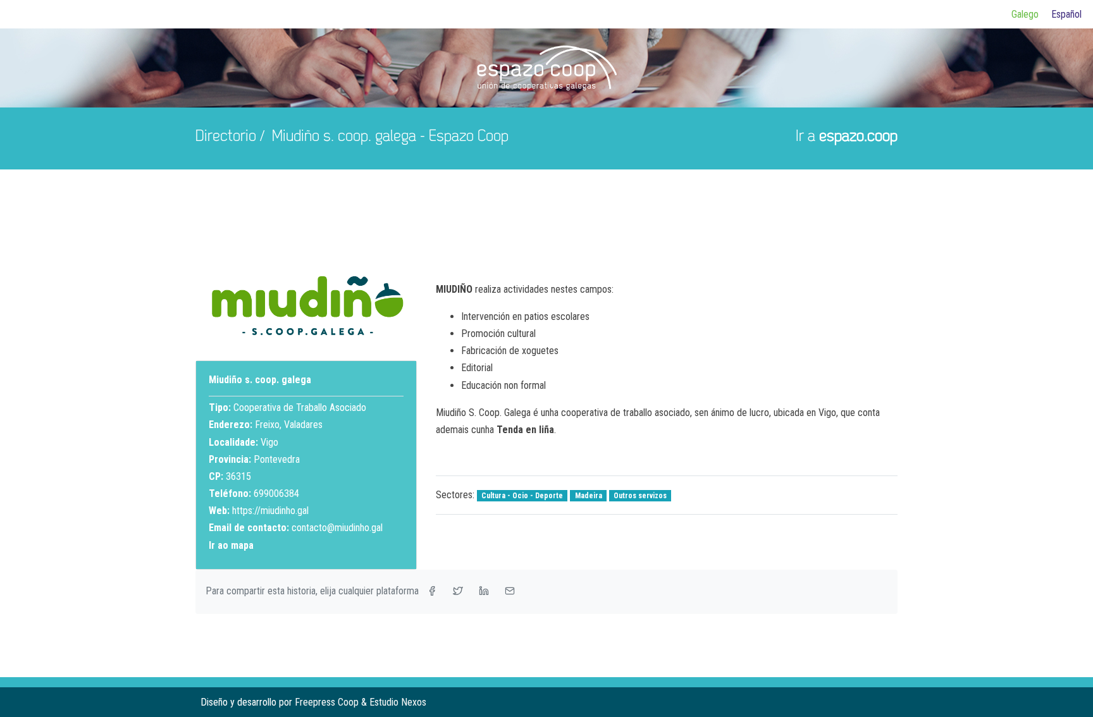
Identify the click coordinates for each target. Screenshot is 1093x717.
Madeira (588, 495)
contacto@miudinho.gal (337, 528)
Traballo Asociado (331, 407)
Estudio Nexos (397, 702)
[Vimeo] (887, 702)
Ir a (847, 136)
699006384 (276, 493)
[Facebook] (847, 702)
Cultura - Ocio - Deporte (522, 495)
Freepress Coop (327, 702)
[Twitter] (867, 702)
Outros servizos (640, 495)
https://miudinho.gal (270, 511)
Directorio (225, 136)
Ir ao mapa (231, 545)
